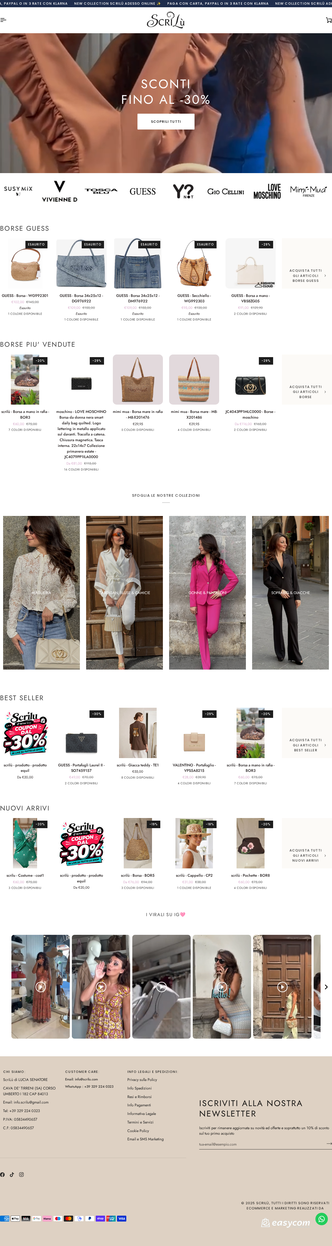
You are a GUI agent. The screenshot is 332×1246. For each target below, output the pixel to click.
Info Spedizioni (139, 1088)
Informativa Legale (141, 1113)
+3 (158, 778)
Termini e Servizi (140, 1122)
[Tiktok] (12, 1174)
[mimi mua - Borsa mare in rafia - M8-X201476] (138, 380)
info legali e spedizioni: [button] (152, 1071)
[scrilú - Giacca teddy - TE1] (138, 733)
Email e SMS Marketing (145, 1139)
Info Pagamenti (139, 1105)
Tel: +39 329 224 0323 (21, 1110)
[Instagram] (21, 1174)
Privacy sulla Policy (142, 1079)
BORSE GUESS (25, 228)
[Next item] (326, 987)
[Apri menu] (8, 20)
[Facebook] (2, 1174)
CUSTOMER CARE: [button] (82, 1071)
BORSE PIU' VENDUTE (37, 344)
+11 (102, 470)
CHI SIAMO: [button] (14, 1071)
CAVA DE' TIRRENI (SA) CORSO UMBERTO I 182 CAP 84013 (29, 1091)
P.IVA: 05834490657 (20, 1119)
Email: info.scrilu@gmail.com (26, 1102)
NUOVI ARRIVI (25, 808)
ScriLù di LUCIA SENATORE (25, 1079)
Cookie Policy (138, 1130)
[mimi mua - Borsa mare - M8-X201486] (194, 380)
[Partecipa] (327, 1143)
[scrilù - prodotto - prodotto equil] (25, 733)
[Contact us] (321, 1219)
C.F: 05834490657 (18, 1128)
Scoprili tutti (166, 121)
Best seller (22, 698)
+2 (46, 430)
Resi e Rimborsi (139, 1096)
